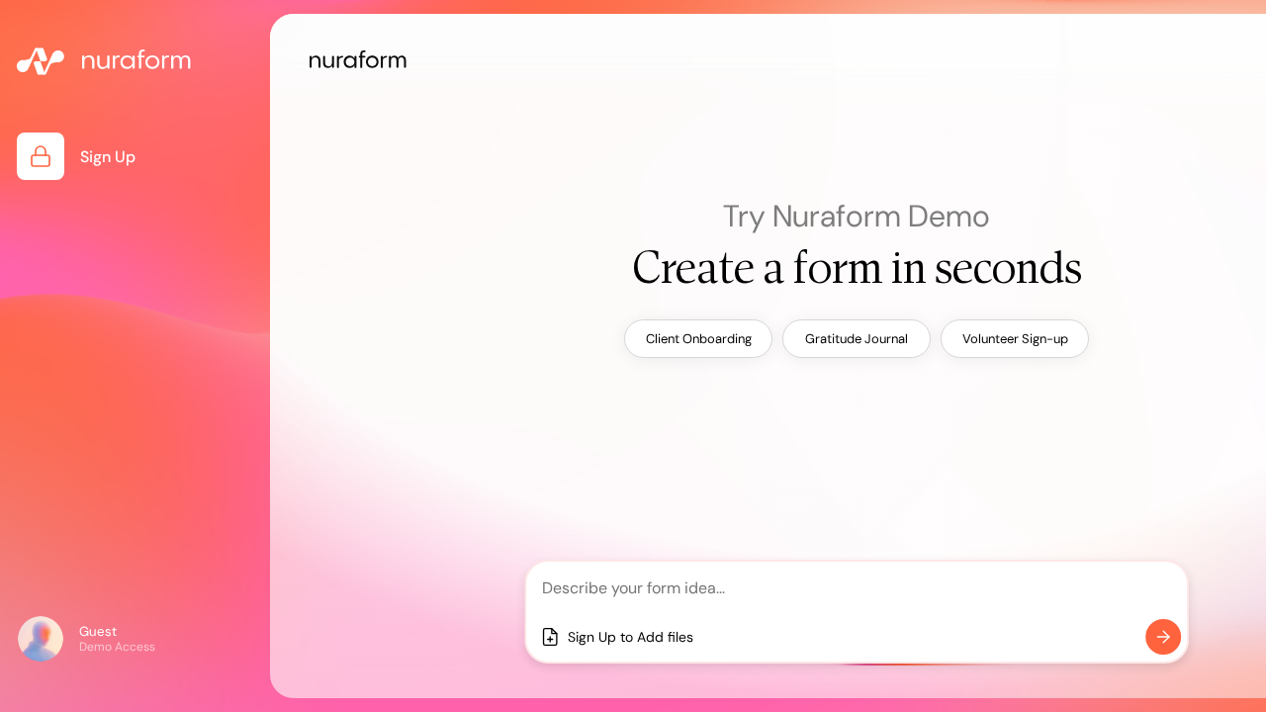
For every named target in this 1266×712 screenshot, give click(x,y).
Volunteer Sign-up (1015, 338)
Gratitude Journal (856, 338)
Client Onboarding (699, 338)
